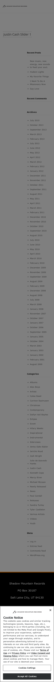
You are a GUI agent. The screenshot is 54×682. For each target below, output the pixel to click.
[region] (27, 644)
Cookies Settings (26, 668)
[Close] (50, 610)
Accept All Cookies (27, 676)
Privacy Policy (19, 653)
